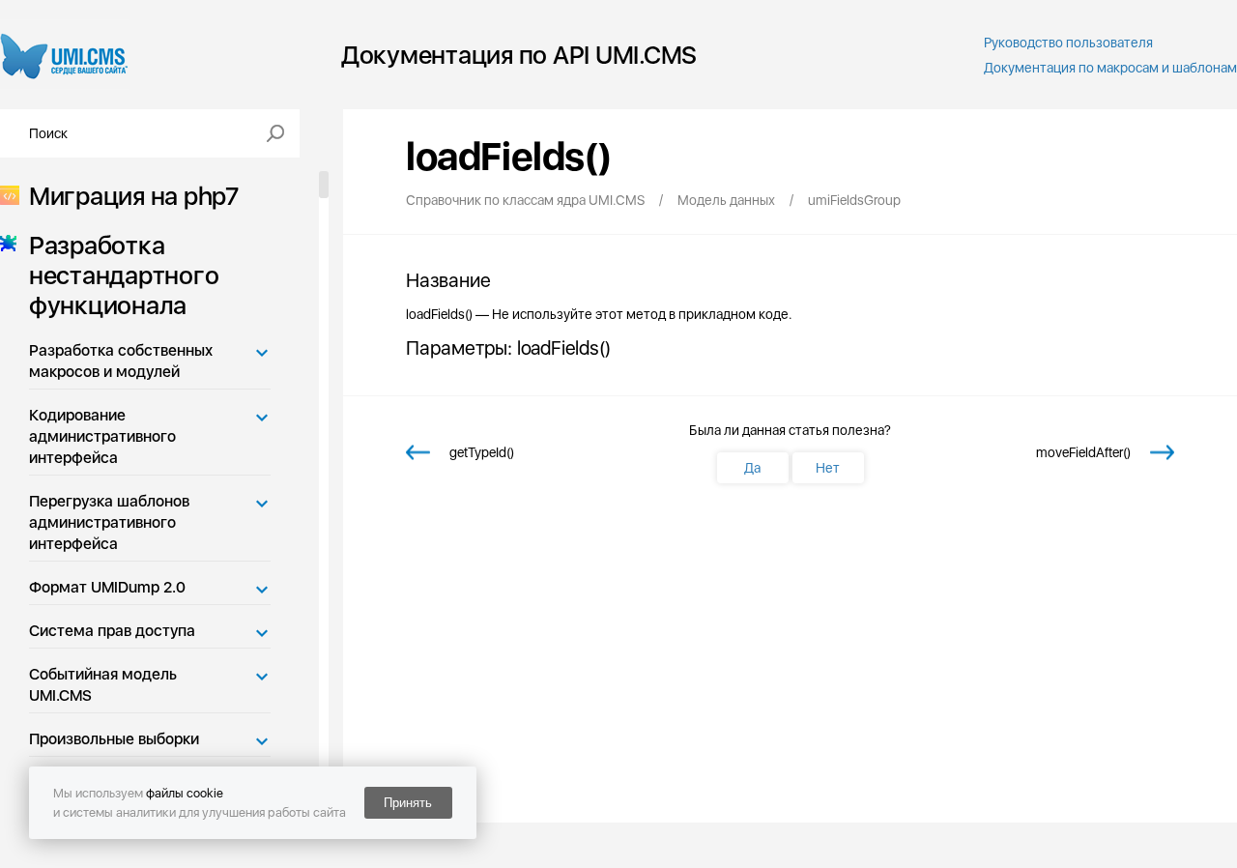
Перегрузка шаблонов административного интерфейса (109, 522)
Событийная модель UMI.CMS (103, 685)
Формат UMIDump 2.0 (107, 587)
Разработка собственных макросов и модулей (121, 361)
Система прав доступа (112, 631)
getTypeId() (481, 452)
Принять (408, 803)
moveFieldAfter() (1083, 452)
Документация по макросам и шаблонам (1110, 67)
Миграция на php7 (134, 196)
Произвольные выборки (114, 739)
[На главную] (64, 54)
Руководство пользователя (1068, 42)
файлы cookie (184, 793)
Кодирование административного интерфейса (102, 436)
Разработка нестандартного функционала (123, 275)
